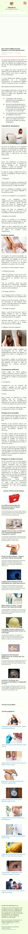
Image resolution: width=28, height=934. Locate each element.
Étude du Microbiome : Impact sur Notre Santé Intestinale (13, 557)
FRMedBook (12, 7)
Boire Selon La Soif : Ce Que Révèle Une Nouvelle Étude (12, 606)
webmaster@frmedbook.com (9, 929)
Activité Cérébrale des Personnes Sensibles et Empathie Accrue (14, 681)
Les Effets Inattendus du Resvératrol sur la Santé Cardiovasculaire (11, 507)
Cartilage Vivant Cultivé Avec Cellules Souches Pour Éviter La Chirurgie (13, 630)
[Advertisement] (14, 31)
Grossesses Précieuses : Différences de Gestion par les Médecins (13, 656)
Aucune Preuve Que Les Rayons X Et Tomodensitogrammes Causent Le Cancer (13, 532)
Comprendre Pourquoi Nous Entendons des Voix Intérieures (13, 582)
